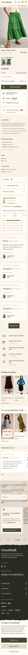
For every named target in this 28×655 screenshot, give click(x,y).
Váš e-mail (4, 497)
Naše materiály (12, 364)
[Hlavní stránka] (6, 2)
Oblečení (9, 5)
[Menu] (25, 2)
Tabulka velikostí (21, 72)
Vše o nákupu (12, 343)
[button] (25, 448)
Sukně (14, 5)
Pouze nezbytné (14, 646)
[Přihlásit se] (19, 2)
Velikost (3, 72)
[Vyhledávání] (15, 2)
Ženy (4, 5)
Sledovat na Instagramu (10, 530)
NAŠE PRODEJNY (12, 356)
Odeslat (24, 497)
